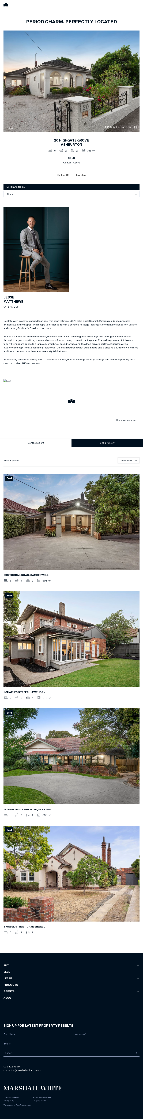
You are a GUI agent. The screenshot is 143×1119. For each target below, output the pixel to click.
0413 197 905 (10, 306)
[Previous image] (8, 82)
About (8, 998)
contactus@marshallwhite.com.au (22, 1070)
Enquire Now (107, 442)
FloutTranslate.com (23, 1105)
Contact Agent (36, 442)
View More (127, 460)
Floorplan (80, 174)
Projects (10, 985)
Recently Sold (11, 460)
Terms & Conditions (11, 1098)
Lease (7, 978)
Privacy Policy (8, 1100)
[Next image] (134, 82)
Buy (6, 965)
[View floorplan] (135, 128)
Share (9, 194)
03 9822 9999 (11, 1066)
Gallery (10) (63, 174)
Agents (8, 991)
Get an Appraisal (15, 186)
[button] (71, 402)
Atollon (43, 1100)
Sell (6, 972)
